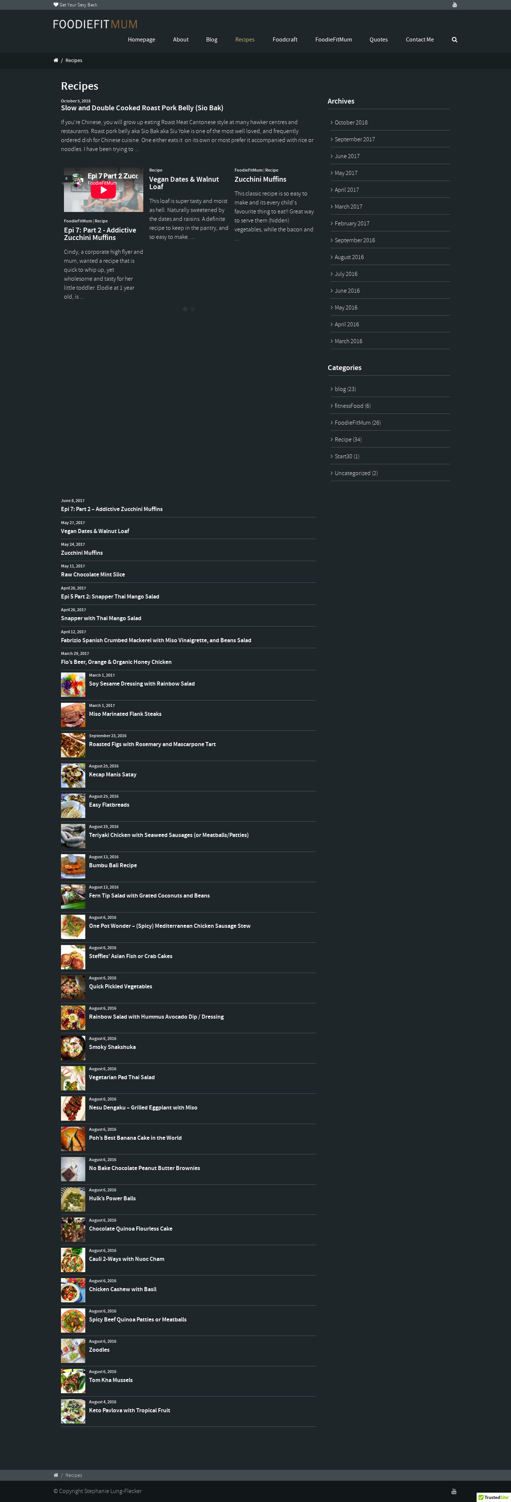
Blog (211, 39)
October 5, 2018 (76, 101)
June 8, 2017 (73, 501)
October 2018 (351, 122)
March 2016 (348, 341)
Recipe (101, 221)
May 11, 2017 (73, 566)
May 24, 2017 (73, 544)
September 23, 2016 (107, 736)
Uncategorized (353, 473)
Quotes (379, 39)
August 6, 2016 (102, 917)
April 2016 (347, 324)
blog (340, 389)
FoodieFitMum (333, 39)
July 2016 (346, 274)
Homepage (141, 39)
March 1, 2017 (102, 675)
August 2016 (349, 257)
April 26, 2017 (73, 588)
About (181, 39)
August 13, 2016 (104, 857)
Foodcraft (285, 39)
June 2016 (347, 291)
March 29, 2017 (75, 653)
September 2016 (355, 240)
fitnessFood (349, 406)
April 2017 (347, 190)
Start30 (343, 456)
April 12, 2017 (73, 632)
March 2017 (348, 206)
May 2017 (346, 173)
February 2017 (352, 223)
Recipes (245, 39)
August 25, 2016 (104, 766)
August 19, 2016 (104, 827)
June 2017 (347, 156)
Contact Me (420, 39)
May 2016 (346, 307)
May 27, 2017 (73, 523)
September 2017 (355, 139)
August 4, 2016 (102, 1402)
